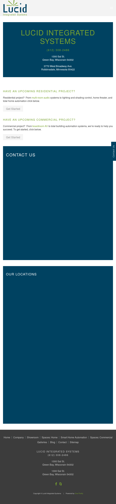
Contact (62, 442)
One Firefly (79, 493)
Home (7, 437)
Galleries (42, 442)
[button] (111, 8)
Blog (52, 442)
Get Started (13, 109)
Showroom (33, 437)
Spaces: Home (50, 437)
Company (18, 437)
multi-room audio (41, 97)
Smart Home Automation (74, 437)
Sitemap (74, 442)
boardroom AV (40, 126)
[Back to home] (15, 8)
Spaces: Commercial (101, 437)
